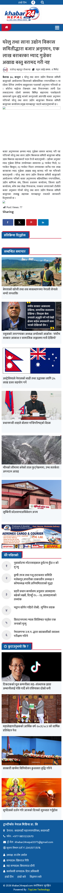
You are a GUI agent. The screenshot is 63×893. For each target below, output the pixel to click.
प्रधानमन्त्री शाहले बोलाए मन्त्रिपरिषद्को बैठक (27, 423)
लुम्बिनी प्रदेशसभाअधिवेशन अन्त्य (20, 512)
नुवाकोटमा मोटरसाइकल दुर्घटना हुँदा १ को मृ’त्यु (36, 565)
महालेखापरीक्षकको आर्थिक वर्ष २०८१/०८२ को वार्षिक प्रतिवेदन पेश (31, 728)
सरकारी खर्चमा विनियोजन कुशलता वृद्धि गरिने (27, 768)
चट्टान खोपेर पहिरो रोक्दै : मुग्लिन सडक (34, 607)
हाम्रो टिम (22, 2)
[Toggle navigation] (57, 27)
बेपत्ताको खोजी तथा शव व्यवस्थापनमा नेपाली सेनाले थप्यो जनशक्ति (30, 291)
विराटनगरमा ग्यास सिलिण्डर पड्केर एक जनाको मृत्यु (35, 621)
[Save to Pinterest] (31, 222)
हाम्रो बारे (21, 877)
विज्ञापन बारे (36, 877)
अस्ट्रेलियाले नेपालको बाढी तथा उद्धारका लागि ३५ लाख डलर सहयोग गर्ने (29, 380)
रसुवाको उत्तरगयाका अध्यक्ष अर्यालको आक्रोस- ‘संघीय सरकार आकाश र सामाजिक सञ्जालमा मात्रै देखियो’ (31, 336)
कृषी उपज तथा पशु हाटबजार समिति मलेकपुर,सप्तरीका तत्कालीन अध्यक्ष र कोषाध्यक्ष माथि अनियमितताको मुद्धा (34, 579)
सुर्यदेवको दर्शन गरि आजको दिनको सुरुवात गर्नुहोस (30, 810)
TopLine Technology (39, 890)
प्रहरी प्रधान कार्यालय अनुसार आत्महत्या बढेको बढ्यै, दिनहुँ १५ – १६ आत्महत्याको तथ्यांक (35, 595)
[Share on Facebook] (8, 222)
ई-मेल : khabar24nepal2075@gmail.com (30, 842)
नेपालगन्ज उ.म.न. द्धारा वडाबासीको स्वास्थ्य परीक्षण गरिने (36, 634)
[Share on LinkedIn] (43, 222)
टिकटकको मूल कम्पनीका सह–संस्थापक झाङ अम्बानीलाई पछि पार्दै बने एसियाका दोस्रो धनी (27, 686)
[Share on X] (19, 222)
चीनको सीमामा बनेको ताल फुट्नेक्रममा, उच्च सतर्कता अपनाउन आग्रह (31, 469)
